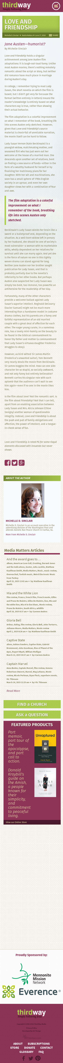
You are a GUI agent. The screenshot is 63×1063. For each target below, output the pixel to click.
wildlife (40, 608)
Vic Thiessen (12, 679)
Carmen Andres (40, 611)
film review (12, 597)
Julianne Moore (14, 628)
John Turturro (50, 624)
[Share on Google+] (20, 456)
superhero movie (49, 675)
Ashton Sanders (20, 644)
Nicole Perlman (21, 675)
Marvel (28, 671)
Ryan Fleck (34, 675)
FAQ (41, 1052)
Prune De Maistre (15, 608)
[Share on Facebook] (6, 456)
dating (17, 624)
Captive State (35, 644)
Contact (46, 1048)
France (21, 597)
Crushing (37, 563)
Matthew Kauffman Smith (44, 631)
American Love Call (22, 563)
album (10, 563)
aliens (9, 644)
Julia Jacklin (39, 567)
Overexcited (12, 574)
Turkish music (25, 574)
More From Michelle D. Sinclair (20, 534)
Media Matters (27, 35)
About (18, 1044)
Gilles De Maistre (35, 600)
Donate (29, 1048)
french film (31, 597)
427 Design (37, 1031)
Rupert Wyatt (18, 651)
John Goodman (26, 648)
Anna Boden (12, 668)
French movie (43, 597)
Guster (29, 567)
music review (50, 570)
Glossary (26, 1052)
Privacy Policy (31, 1028)
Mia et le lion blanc (29, 604)
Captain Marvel (26, 668)
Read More (13, 691)
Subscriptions (39, 1044)
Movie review (45, 604)
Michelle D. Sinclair (12, 35)
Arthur (10, 624)
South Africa (29, 608)
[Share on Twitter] (13, 456)
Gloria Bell (37, 624)
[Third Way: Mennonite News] (16, 6)
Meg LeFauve (39, 671)
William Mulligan (33, 651)
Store (14, 1048)
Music (40, 570)
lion (46, 600)
